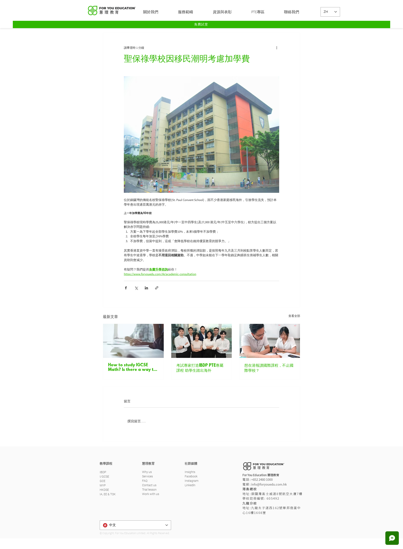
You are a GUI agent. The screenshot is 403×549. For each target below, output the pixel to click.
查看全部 (294, 316)
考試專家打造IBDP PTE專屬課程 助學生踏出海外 (199, 368)
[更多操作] (276, 47)
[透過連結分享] (157, 288)
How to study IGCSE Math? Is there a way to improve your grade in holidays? (132, 367)
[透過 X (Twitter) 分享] (136, 288)
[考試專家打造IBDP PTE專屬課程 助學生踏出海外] (201, 341)
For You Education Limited (130, 533)
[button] (157, 12)
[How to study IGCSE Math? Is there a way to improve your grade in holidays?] (133, 341)
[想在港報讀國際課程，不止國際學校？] (269, 341)
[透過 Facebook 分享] (126, 288)
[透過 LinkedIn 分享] (146, 288)
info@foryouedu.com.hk (269, 484)
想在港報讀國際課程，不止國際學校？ (268, 368)
